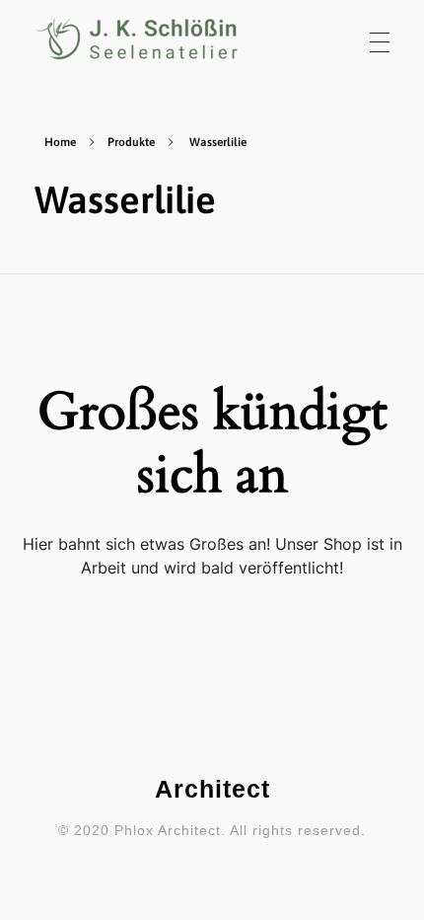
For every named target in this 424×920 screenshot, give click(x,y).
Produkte (131, 142)
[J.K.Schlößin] (138, 39)
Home (60, 142)
